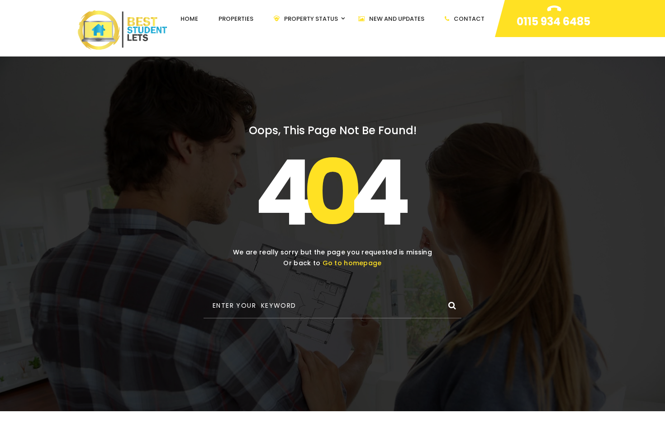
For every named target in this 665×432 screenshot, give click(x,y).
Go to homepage (352, 263)
